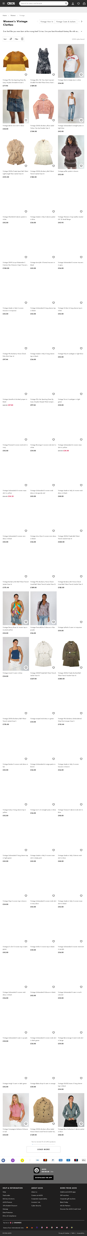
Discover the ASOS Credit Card (70, 1209)
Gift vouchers (64, 1195)
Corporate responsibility (39, 1199)
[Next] (81, 21)
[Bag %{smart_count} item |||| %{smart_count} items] (84, 3)
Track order (6, 1195)
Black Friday (64, 1202)
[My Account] (73, 3)
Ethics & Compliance (9, 1216)
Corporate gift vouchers (67, 1199)
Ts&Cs (73, 1233)
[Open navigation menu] (3, 3)
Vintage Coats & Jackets (66, 21)
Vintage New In (47, 21)
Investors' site (35, 1202)
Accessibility (80, 1233)
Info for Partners (65, 1206)
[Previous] (37, 21)
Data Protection (8, 1212)
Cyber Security (36, 1206)
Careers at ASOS (37, 1195)
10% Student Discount (10, 1206)
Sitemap (5, 1209)
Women (13, 15)
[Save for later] (26, 74)
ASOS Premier (7, 1202)
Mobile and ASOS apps (68, 1192)
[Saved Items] (78, 3)
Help (4, 1192)
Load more (43, 1149)
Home (5, 15)
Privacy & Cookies (64, 1233)
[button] (27, 1227)
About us (34, 1192)
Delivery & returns (8, 1199)
